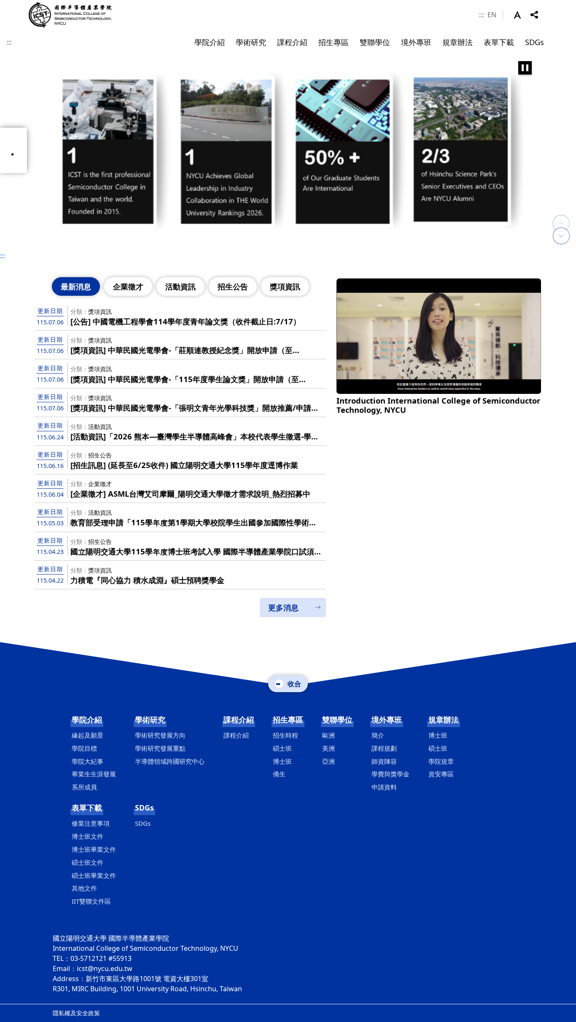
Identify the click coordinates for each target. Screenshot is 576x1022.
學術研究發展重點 (160, 748)
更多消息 (283, 607)
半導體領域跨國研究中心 (170, 761)
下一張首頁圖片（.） (561, 235)
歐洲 (328, 735)
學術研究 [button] (251, 42)
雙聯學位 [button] (375, 42)
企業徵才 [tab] (128, 286)
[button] (522, 14)
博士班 (282, 761)
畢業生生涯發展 (94, 774)
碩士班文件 (87, 862)
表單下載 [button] (499, 42)
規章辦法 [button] (457, 42)
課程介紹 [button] (292, 42)
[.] (288, 150)
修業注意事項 (91, 823)
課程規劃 (384, 748)
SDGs (144, 808)
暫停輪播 (525, 68)
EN (491, 14)
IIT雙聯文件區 (91, 901)
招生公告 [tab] (233, 286)
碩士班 (282, 748)
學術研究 (150, 719)
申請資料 (384, 787)
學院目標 (84, 748)
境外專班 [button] (416, 42)
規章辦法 (443, 719)
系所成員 (84, 787)
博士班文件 (87, 836)
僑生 (279, 774)
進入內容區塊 (20, 5)
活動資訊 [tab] (180, 286)
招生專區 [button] (333, 42)
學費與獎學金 (390, 774)
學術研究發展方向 (160, 735)
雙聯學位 (337, 719)
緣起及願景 (87, 735)
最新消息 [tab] (76, 286)
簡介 (377, 735)
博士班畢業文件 (94, 849)
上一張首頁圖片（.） (561, 214)
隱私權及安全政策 (76, 1013)
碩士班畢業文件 (94, 875)
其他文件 (84, 888)
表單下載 (87, 808)
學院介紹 (87, 719)
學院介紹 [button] (209, 42)
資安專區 (441, 774)
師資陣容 (384, 761)
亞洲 (328, 761)
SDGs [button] (534, 42)
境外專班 (386, 719)
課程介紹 (238, 719)
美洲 (328, 748)
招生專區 (288, 719)
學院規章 (441, 761)
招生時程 (285, 735)
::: (481, 14)
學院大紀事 (87, 761)
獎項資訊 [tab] (285, 286)
